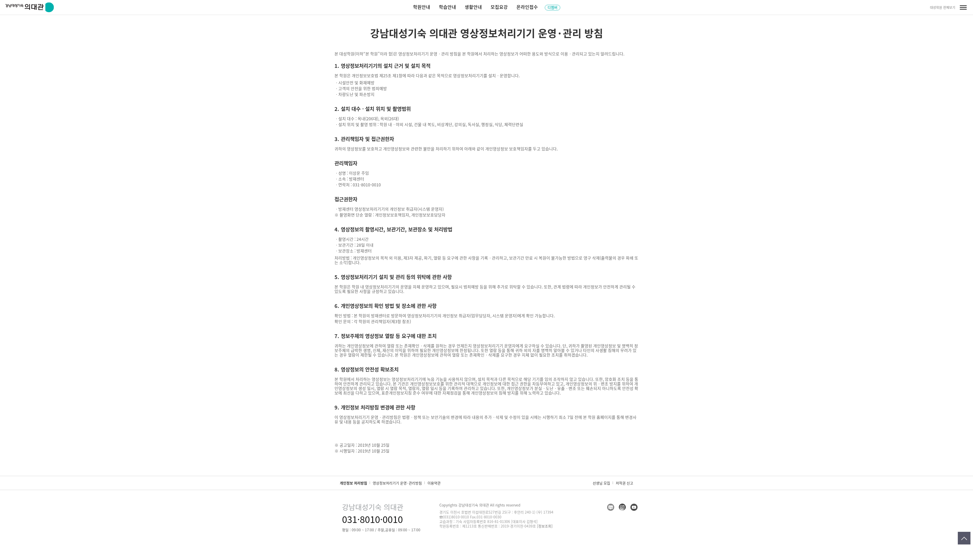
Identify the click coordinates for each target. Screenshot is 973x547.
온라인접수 (527, 7)
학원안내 (421, 7)
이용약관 (434, 482)
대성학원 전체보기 (942, 7)
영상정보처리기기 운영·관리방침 (397, 482)
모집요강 (499, 7)
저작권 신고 (624, 482)
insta (622, 507)
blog (610, 507)
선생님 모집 (601, 482)
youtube (634, 507)
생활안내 (473, 7)
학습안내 (447, 7)
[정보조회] (545, 526)
